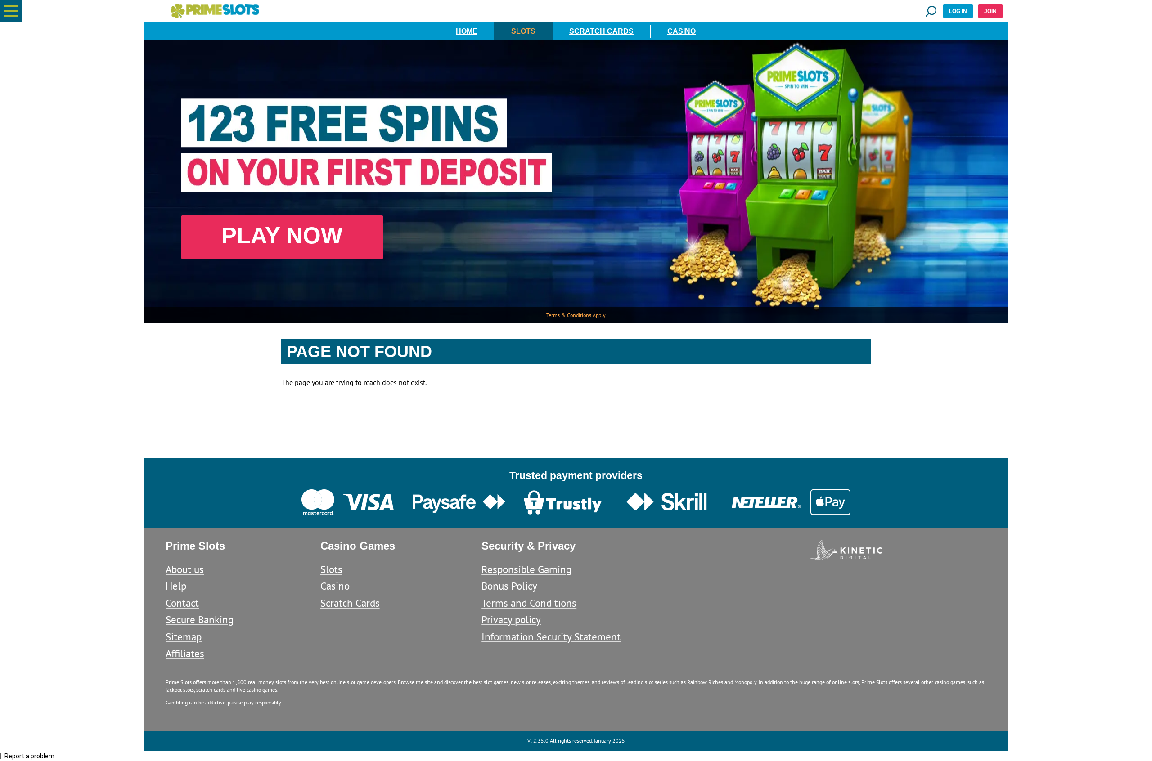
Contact (182, 602)
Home (466, 31)
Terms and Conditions (529, 602)
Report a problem (29, 756)
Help (176, 585)
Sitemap (184, 636)
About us (185, 569)
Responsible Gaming (527, 569)
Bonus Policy (509, 585)
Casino (681, 31)
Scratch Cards (601, 31)
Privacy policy (511, 619)
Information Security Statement (551, 636)
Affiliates (185, 653)
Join (990, 11)
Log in (958, 11)
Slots (523, 31)
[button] (11, 11)
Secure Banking (200, 619)
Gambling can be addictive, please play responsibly (223, 702)
